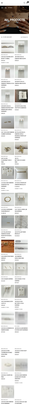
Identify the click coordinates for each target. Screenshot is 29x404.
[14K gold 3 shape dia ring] (7, 364)
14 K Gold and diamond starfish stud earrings (7, 184)
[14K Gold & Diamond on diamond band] (7, 318)
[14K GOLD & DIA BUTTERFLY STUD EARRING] (21, 291)
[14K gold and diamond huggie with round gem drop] (21, 364)
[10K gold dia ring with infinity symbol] (7, 46)
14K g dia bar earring (7, 279)
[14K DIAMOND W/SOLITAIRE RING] (21, 246)
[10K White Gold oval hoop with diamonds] (21, 95)
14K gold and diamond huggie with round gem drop (21, 376)
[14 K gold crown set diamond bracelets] (21, 172)
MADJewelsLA (4, 54)
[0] (27, 3)
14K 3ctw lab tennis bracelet (20, 233)
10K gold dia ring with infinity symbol (7, 57)
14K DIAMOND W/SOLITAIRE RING (19, 257)
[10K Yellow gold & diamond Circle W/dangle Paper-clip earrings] (21, 122)
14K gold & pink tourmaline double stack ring (6, 352)
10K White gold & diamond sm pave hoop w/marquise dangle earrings (7, 108)
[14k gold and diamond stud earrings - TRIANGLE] (7, 391)
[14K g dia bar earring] (7, 268)
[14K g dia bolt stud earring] (21, 268)
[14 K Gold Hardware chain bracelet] (7, 199)
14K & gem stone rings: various (7, 257)
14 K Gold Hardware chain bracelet (6, 210)
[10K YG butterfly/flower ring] (21, 148)
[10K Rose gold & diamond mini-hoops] (21, 46)
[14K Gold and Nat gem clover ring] (21, 391)
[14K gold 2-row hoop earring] (21, 340)
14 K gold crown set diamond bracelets (20, 183)
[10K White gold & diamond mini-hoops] (21, 71)
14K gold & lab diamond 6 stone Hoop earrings (21, 329)
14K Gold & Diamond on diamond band (7, 329)
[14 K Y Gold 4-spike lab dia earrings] (21, 199)
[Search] (24, 3)
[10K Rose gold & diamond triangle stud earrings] (7, 71)
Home (2, 7)
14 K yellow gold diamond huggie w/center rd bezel (6, 233)
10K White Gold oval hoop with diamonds (20, 107)
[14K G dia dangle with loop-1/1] (7, 291)
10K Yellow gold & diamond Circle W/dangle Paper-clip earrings (20, 134)
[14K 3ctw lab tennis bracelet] (21, 221)
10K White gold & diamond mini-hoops (20, 82)
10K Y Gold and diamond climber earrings (7, 133)
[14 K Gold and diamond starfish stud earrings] (7, 172)
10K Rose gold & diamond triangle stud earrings (7, 83)
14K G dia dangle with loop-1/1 (7, 302)
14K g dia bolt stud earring (20, 280)
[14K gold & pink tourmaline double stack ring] (7, 340)
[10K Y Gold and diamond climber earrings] (7, 122)
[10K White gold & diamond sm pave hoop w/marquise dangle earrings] (7, 95)
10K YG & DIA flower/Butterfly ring (6, 160)
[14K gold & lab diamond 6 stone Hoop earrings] (21, 318)
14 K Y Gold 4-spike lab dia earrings (21, 210)
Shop (6, 7)
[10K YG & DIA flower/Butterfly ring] (7, 148)
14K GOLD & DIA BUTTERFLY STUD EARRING (19, 303)
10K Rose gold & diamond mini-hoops (20, 57)
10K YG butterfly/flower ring (20, 160)
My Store (17, 326)
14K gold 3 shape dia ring (6, 376)
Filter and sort (7, 37)
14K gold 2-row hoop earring (21, 351)
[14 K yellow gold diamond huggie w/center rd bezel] (7, 221)
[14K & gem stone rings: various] (7, 246)
